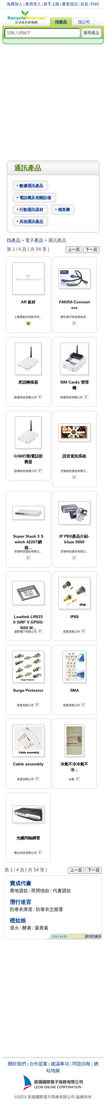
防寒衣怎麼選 (49, 909)
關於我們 (17, 1063)
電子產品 (34, 240)
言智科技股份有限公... (74, 471)
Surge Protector (28, 690)
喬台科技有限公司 (25, 852)
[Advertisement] (53, 102)
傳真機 (64, 209)
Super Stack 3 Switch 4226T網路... (28, 542)
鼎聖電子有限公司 (25, 631)
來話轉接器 (28, 382)
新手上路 (51, 4)
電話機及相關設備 (35, 197)
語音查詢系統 (74, 456)
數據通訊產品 (31, 185)
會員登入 (33, 4)
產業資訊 (70, 4)
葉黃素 (41, 927)
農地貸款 (19, 890)
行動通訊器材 (31, 209)
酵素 (26, 927)
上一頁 (74, 249)
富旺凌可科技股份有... (74, 316)
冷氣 (71, 779)
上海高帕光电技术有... (28, 316)
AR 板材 (28, 302)
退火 (14, 927)
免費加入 (15, 4)
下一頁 (91, 249)
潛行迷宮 (20, 902)
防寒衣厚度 (21, 909)
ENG (95, 4)
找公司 (84, 22)
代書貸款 (62, 890)
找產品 (61, 22)
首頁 (84, 4)
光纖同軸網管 (28, 838)
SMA (74, 690)
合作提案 (38, 1063)
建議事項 (60, 1063)
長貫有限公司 (71, 631)
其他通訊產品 (31, 221)
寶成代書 (20, 883)
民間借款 (40, 890)
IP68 (74, 616)
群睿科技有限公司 (25, 397)
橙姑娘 (18, 920)
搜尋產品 (91, 32)
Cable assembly (28, 764)
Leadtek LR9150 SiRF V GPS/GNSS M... (28, 622)
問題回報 (81, 1063)
